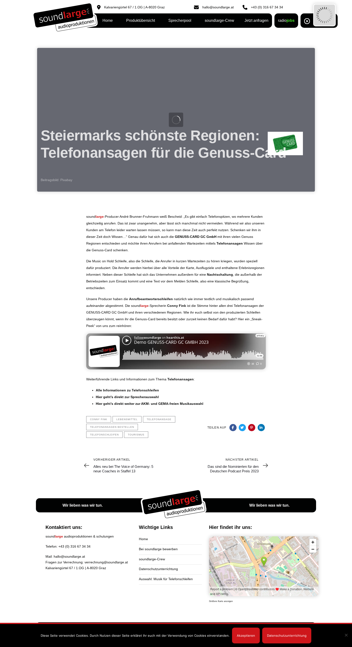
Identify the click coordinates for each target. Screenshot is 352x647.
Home (143, 539)
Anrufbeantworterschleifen (151, 299)
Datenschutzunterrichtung (158, 569)
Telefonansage (159, 419)
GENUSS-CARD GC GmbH (195, 237)
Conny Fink (176, 306)
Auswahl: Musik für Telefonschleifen (166, 579)
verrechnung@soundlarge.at (106, 562)
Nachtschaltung (220, 274)
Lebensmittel (127, 419)
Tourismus (136, 434)
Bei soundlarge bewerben (158, 549)
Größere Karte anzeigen (221, 601)
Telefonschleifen (104, 434)
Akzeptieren (246, 635)
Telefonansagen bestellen (112, 427)
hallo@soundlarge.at (69, 556)
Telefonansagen (229, 243)
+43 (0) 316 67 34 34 (74, 546)
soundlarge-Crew (152, 559)
